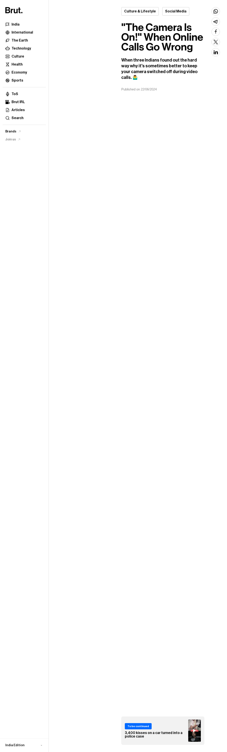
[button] (24, 745)
